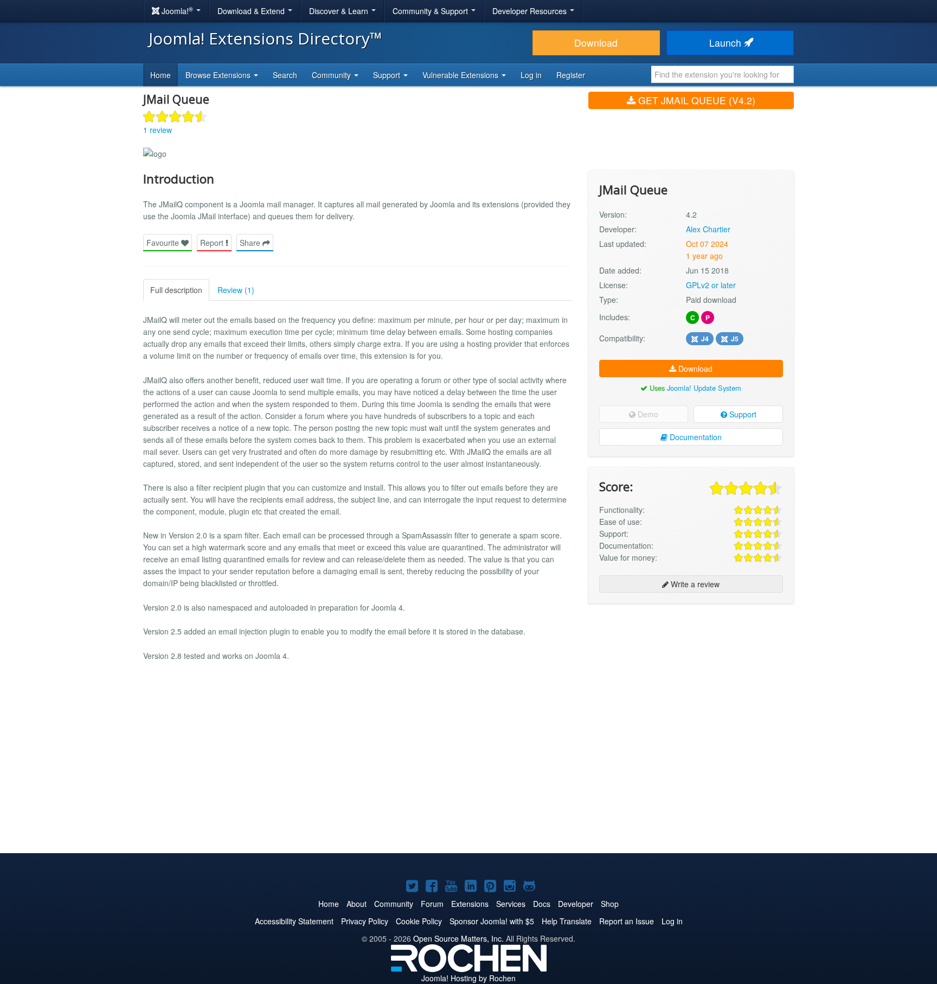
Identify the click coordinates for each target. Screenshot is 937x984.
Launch (726, 42)
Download (596, 42)
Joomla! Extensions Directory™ (265, 38)
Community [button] (332, 74)
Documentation (695, 436)
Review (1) (235, 289)
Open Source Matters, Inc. (458, 938)
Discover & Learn (339, 10)
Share (251, 242)
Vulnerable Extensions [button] (461, 74)
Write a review (694, 584)
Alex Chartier (708, 229)
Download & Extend (252, 10)
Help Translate (567, 921)
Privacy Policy (364, 921)
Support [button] (387, 74)
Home (160, 74)
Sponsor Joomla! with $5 (492, 921)
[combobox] (722, 74)
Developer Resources (530, 10)
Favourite (163, 242)
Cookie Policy (419, 921)
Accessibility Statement (294, 921)
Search (285, 74)
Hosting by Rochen (468, 978)
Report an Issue (626, 921)
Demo (647, 414)
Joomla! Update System (704, 388)
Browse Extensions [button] (219, 74)
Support (741, 414)
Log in (531, 74)
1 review (157, 129)
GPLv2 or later (711, 285)
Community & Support (431, 10)
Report (213, 242)
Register (570, 74)
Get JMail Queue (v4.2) (695, 100)
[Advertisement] (691, 682)
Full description (176, 289)
